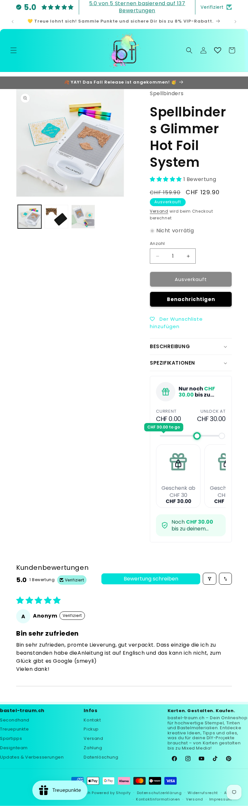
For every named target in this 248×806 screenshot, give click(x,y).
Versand (159, 211)
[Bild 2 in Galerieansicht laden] (56, 216)
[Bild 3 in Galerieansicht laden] (83, 216)
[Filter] (209, 579)
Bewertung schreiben (151, 578)
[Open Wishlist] (218, 50)
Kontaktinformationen (158, 799)
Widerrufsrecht (203, 792)
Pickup (91, 729)
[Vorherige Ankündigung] (12, 22)
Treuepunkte (14, 729)
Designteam (14, 748)
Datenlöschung (101, 757)
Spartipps (11, 738)
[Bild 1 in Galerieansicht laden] (29, 216)
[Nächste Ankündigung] (235, 22)
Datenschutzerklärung (159, 792)
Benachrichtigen (191, 299)
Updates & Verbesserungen (32, 757)
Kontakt (92, 720)
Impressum (220, 799)
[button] (13, 50)
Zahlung (93, 748)
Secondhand (14, 720)
